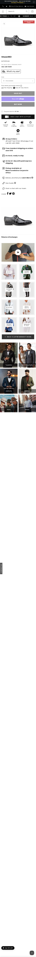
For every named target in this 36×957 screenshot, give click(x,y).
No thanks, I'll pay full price (18, 953)
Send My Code (18, 949)
